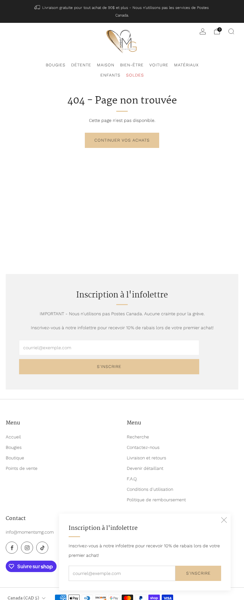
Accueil (13, 436)
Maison (105, 65)
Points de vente (21, 468)
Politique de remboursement (156, 499)
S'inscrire (198, 573)
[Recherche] (231, 31)
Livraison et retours (146, 457)
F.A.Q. (132, 478)
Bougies (55, 65)
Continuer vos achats (122, 140)
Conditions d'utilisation (150, 489)
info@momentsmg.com (30, 532)
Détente (81, 65)
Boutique (15, 457)
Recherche (138, 436)
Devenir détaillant (145, 468)
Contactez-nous (143, 447)
